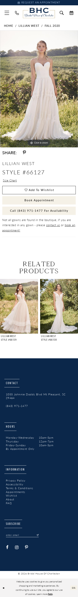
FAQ (9, 503)
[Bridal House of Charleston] (39, 13)
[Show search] (62, 13)
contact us (53, 225)
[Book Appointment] (71, 13)
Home (8, 26)
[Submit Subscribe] (36, 535)
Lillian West (29, 26)
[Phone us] (17, 13)
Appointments (15, 492)
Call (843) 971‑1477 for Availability (39, 210)
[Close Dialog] (3, 588)
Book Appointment (39, 200)
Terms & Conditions (19, 488)
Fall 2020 (52, 26)
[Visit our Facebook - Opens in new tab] (7, 547)
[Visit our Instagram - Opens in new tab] (17, 547)
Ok (74, 587)
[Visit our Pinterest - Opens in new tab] (26, 547)
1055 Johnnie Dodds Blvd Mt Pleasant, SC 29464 (36, 396)
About (10, 499)
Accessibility (14, 484)
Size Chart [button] (10, 180)
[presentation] (19, 306)
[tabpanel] (39, 89)
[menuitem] (7, 13)
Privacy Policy (16, 480)
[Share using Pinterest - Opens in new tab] (24, 152)
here (50, 594)
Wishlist (11, 495)
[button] (7, 13)
